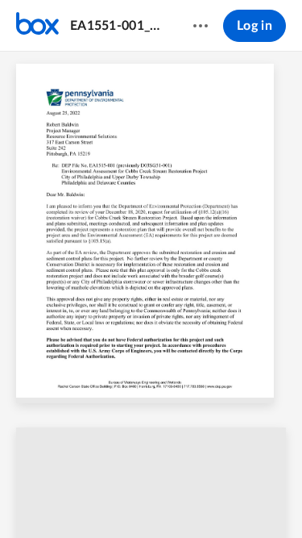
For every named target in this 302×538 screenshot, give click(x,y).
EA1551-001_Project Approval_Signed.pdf (116, 25)
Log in (254, 25)
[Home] (37, 26)
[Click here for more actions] (200, 26)
